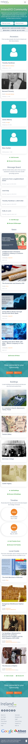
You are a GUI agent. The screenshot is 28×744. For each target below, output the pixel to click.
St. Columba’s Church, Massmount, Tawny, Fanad (13, 408)
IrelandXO (10, 257)
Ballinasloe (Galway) (9, 65)
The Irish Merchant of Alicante (12, 577)
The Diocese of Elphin (9, 666)
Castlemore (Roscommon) (11, 642)
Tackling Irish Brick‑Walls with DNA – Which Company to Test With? (12, 343)
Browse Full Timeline (15, 545)
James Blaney (7, 119)
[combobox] (7, 23)
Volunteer (17, 715)
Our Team (3, 717)
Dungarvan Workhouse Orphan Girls (13, 604)
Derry (7, 286)
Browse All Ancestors (15, 161)
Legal (16, 719)
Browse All (21, 675)
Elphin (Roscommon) (23, 637)
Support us (17, 723)
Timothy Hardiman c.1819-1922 (12, 201)
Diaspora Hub (18, 717)
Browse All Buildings (15, 494)
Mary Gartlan (6, 148)
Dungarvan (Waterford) (10, 609)
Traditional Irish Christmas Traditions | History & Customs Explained (12, 253)
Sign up (17, 725)
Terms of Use (18, 721)
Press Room (4, 721)
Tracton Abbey (6, 434)
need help (5, 190)
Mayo (7, 580)
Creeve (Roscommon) (23, 635)
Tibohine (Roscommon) (23, 639)
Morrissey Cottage (8, 459)
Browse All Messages (15, 223)
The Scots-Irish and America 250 (13, 283)
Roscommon (9, 641)
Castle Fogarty (6, 483)
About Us (3, 715)
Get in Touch (18, 372)
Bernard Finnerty (8, 91)
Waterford (8, 608)
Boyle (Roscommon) (23, 632)
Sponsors (3, 719)
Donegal (8, 122)
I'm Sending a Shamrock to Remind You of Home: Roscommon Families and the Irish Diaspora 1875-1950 (12, 635)
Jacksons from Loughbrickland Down (13, 179)
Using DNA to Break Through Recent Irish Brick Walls (12, 312)
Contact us (3, 723)
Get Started (10, 372)
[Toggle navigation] (25, 2)
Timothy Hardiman (8, 63)
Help (2, 725)
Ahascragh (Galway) (9, 94)
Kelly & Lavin (6, 211)
